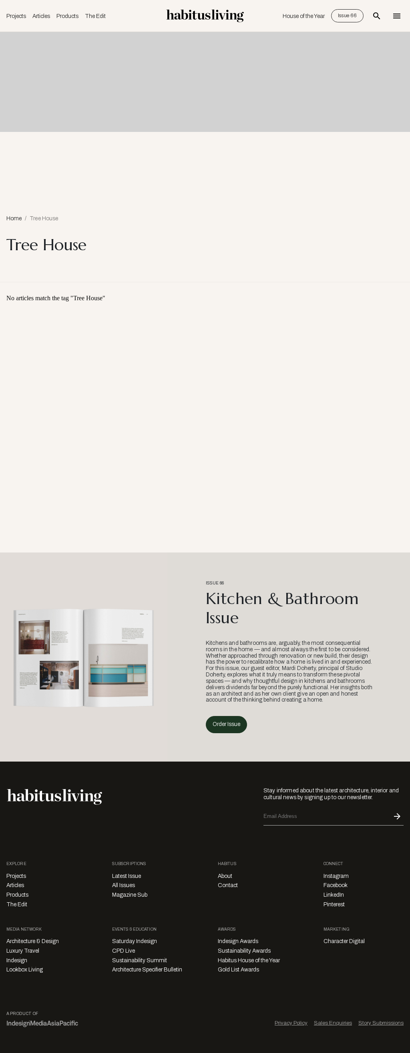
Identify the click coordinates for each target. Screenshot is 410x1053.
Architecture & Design (32, 941)
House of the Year (304, 16)
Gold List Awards (238, 970)
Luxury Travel (22, 951)
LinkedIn (334, 895)
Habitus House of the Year (249, 960)
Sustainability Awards (244, 951)
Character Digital (344, 941)
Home (14, 218)
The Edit (95, 16)
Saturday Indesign (134, 941)
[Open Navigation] (397, 16)
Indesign (16, 960)
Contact (228, 885)
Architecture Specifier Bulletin (147, 970)
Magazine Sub (129, 895)
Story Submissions (381, 1023)
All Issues (123, 885)
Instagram (336, 876)
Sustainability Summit (139, 960)
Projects (16, 16)
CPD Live (123, 951)
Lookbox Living (24, 970)
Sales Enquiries (333, 1023)
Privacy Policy (291, 1023)
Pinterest (334, 904)
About (225, 876)
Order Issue (226, 724)
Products (67, 16)
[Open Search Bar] (377, 16)
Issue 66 (347, 15)
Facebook (336, 885)
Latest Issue (126, 876)
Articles (41, 16)
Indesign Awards (238, 941)
